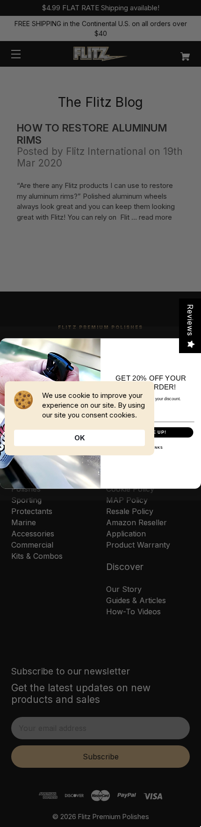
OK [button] (79, 437)
